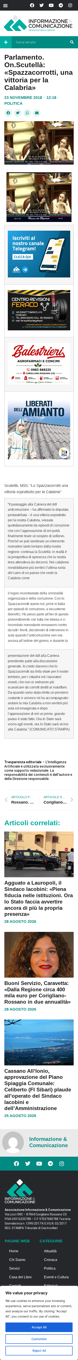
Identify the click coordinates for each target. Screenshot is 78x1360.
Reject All (39, 1350)
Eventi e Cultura (56, 1277)
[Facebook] (32, 5)
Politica (13, 103)
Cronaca (50, 1260)
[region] (39, 1323)
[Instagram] (70, 5)
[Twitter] (41, 5)
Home (13, 1251)
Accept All (39, 1327)
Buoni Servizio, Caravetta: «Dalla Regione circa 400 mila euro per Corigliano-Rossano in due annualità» (37, 992)
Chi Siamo (17, 1260)
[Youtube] (51, 5)
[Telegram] (60, 5)
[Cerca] (72, 42)
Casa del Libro (20, 1277)
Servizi (14, 1268)
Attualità (50, 1251)
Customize (39, 1339)
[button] (5, 5)
